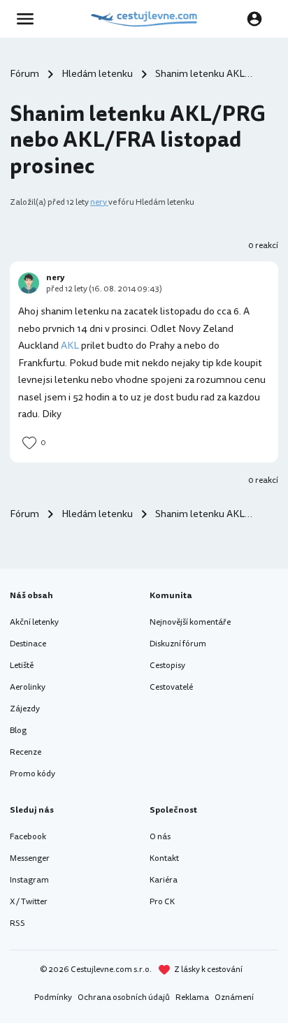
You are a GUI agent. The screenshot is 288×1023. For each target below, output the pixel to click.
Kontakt (164, 858)
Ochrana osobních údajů (124, 997)
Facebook (28, 837)
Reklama (192, 997)
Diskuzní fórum (178, 644)
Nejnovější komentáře (190, 622)
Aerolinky (27, 687)
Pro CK (162, 902)
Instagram (29, 880)
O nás (160, 837)
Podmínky (53, 997)
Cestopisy (167, 666)
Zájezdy (25, 709)
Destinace (28, 644)
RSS (17, 923)
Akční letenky (34, 622)
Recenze (25, 752)
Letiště (22, 666)
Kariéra (164, 880)
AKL (70, 345)
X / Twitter (29, 902)
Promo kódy (32, 774)
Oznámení (234, 997)
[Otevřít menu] (29, 18)
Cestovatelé (171, 687)
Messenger (30, 858)
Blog (18, 731)
